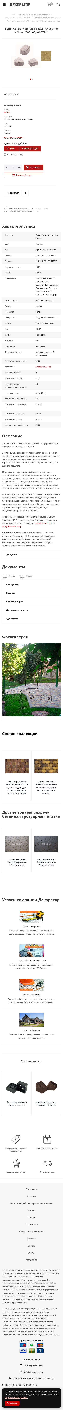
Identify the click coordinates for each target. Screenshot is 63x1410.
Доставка (31, 1239)
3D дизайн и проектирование (31, 960)
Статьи (31, 1253)
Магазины (31, 1196)
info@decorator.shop (11, 526)
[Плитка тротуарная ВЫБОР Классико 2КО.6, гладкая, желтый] (31, 60)
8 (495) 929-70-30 (33, 1365)
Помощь (32, 1210)
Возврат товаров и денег (31, 1231)
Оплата (31, 1246)
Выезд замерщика (31, 926)
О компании (31, 1189)
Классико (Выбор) (44, 367)
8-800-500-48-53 (43, 523)
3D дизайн (11, 149)
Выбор (7, 112)
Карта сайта (31, 1260)
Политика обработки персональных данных (31, 1203)
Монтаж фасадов (30, 149)
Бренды (31, 1217)
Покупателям (31, 1224)
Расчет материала (31, 995)
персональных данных (16, 1397)
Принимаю (12, 1403)
